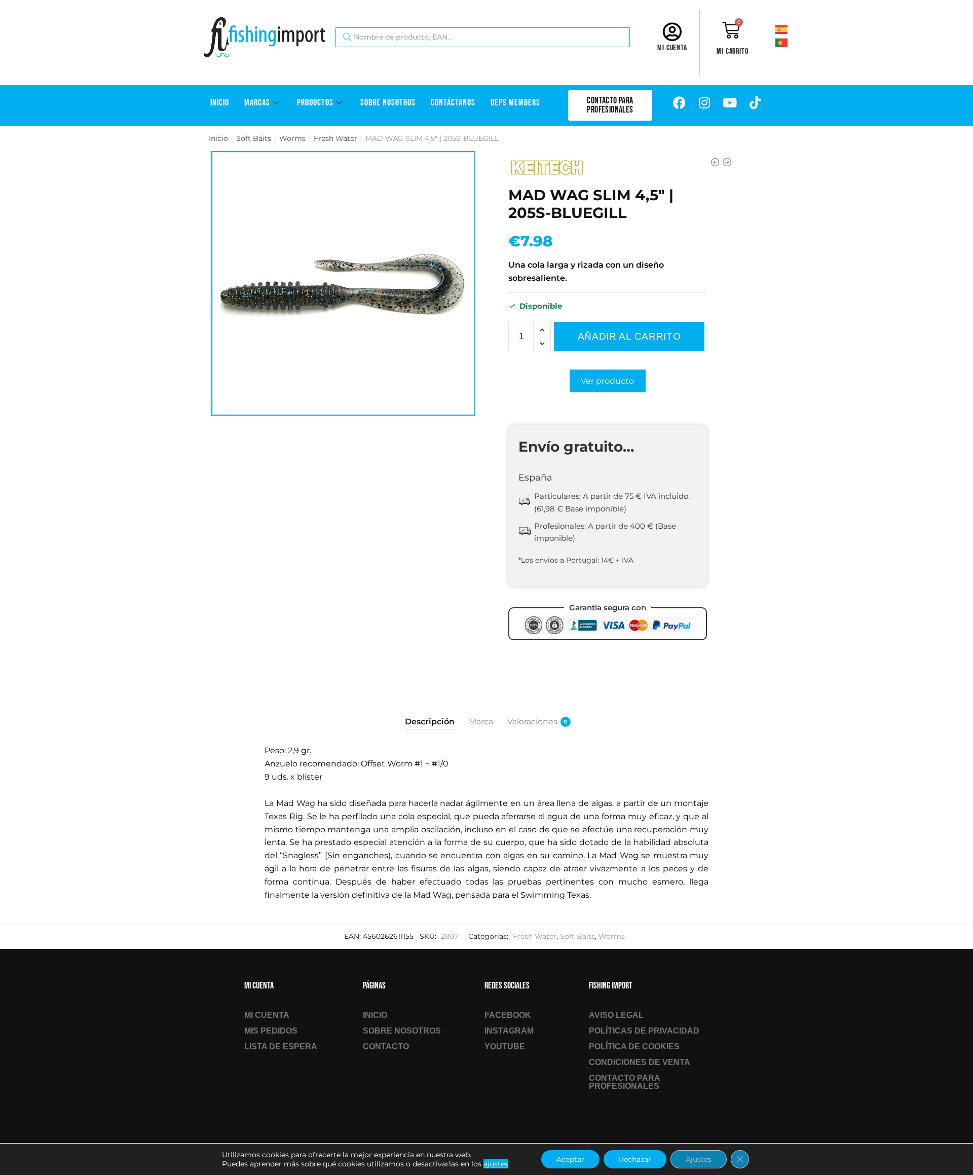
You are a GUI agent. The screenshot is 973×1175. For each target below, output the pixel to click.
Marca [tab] (481, 721)
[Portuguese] (795, 42)
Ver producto (607, 381)
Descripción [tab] (430, 721)
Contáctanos (453, 102)
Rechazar (635, 1159)
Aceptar (570, 1159)
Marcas (257, 102)
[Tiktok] (755, 103)
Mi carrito (733, 51)
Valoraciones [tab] (532, 721)
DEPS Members (515, 102)
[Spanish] (795, 28)
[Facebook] (679, 103)
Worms (292, 138)
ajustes (495, 1163)
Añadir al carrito (629, 336)
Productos (315, 102)
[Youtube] (729, 103)
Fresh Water (335, 138)
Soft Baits (253, 138)
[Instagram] (704, 103)
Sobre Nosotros (388, 102)
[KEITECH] (546, 167)
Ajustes (699, 1159)
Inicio (219, 102)
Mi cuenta (672, 48)
